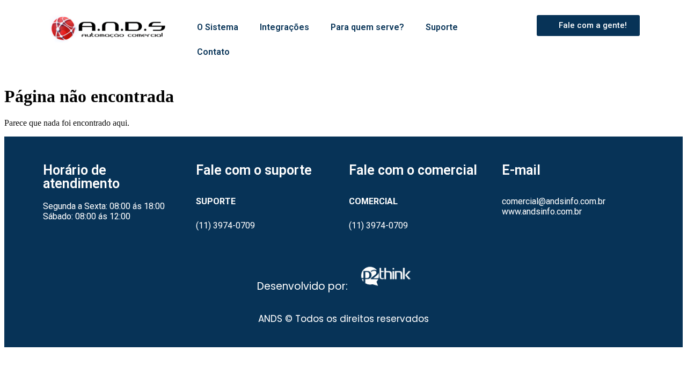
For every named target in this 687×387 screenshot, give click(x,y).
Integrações (284, 27)
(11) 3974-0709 (225, 225)
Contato (213, 52)
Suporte (442, 27)
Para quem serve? (367, 27)
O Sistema (217, 27)
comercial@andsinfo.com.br (553, 201)
